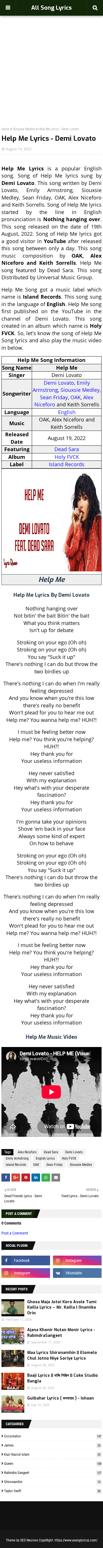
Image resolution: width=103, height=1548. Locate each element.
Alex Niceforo (27, 1152)
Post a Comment (14, 1233)
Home (5, 129)
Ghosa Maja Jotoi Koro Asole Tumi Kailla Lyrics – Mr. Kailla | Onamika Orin (61, 1307)
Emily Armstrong (17, 1158)
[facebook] (25, 1260)
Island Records (66, 464)
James (52, 1445)
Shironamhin (52, 1482)
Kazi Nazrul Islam (52, 1454)
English (67, 412)
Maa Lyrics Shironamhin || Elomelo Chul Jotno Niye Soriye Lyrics (62, 1355)
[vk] (77, 1273)
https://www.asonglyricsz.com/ (76, 1540)
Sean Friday (54, 397)
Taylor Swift (52, 1491)
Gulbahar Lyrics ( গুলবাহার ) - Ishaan (60, 1398)
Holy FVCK (67, 456)
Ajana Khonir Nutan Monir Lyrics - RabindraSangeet (61, 1332)
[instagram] (77, 1260)
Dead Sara (66, 449)
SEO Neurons (29, 1540)
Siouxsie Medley (24, 129)
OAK (75, 397)
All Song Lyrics (51, 8)
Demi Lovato (59, 382)
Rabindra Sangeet (52, 1472)
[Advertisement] (51, 58)
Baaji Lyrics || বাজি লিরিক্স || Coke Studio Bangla (62, 1378)
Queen (52, 1463)
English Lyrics (45, 1158)
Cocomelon (52, 1436)
